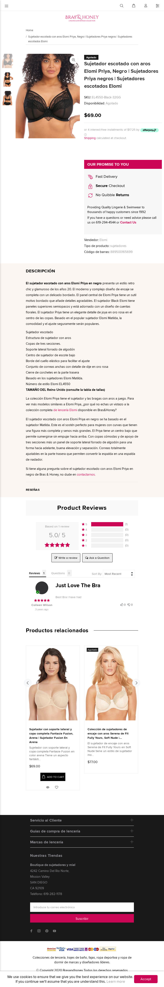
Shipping (90, 138)
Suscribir (82, 918)
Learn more (116, 981)
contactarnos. (86, 474)
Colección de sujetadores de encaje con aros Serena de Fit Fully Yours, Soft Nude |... (108, 733)
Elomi (103, 240)
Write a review (68, 558)
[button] (123, 604)
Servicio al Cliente (46, 820)
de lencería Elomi (65, 410)
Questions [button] (58, 573)
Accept (146, 979)
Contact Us (128, 222)
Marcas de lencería (46, 842)
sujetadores (118, 246)
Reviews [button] (34, 573)
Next (136, 683)
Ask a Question (99, 558)
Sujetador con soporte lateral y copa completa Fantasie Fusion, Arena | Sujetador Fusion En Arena (51, 735)
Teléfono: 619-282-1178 (46, 894)
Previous (28, 683)
